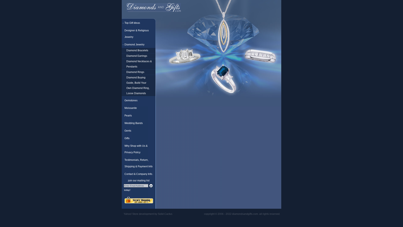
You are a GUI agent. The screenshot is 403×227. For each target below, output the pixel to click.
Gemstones (130, 100)
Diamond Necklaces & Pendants (139, 64)
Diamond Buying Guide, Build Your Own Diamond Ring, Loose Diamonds (137, 85)
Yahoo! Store (131, 213)
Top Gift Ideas (132, 22)
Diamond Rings (135, 72)
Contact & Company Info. (138, 174)
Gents (127, 130)
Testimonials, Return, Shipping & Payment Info (138, 163)
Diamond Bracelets (137, 50)
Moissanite (130, 108)
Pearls (128, 115)
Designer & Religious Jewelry (136, 33)
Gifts (127, 138)
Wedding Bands (133, 123)
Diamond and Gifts (153, 7)
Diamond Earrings (136, 55)
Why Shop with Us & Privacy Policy (136, 149)
